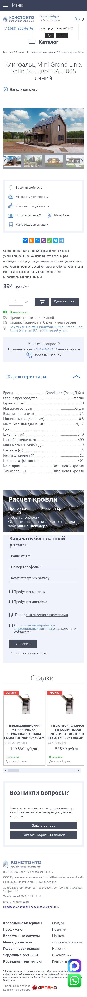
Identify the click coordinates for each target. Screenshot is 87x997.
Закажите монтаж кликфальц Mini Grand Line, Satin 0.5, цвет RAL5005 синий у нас (46, 329)
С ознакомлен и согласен (45, 629)
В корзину (42, 302)
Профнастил (13, 929)
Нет (62, 35)
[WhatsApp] (49, 240)
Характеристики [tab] (26, 376)
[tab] (43, 435)
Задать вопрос (43, 825)
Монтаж (58, 935)
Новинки (59, 929)
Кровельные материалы (41, 52)
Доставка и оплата (67, 942)
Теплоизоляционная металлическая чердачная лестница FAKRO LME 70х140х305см (24, 728)
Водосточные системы (21, 935)
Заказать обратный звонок (43, 835)
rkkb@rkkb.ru (20, 901)
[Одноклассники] (31, 240)
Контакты (59, 961)
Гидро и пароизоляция (21, 948)
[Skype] (55, 240)
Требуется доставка (30, 602)
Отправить (23, 644)
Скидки (58, 923)
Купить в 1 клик (65, 301)
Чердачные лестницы (20, 955)
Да (49, 35)
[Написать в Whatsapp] (74, 980)
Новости (58, 948)
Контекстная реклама (16, 989)
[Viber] (43, 240)
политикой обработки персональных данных (34, 627)
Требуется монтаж (29, 592)
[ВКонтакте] (25, 240)
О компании (62, 955)
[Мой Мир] (37, 240)
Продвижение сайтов (16, 985)
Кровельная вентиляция (22, 961)
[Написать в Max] (74, 965)
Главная (8, 52)
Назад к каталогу (23, 89)
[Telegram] (61, 240)
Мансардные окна (18, 942)
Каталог (20, 52)
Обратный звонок (47, 355)
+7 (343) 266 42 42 (18, 28)
